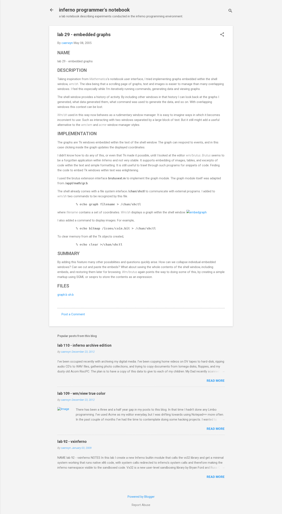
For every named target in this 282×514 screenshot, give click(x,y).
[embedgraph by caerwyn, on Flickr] (196, 212)
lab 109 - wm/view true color (81, 393)
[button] (222, 35)
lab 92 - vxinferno (72, 441)
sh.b (70, 295)
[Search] (230, 11)
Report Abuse (141, 505)
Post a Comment (73, 314)
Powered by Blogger (141, 497)
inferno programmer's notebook (94, 10)
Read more (216, 381)
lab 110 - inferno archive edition (84, 345)
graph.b (62, 295)
